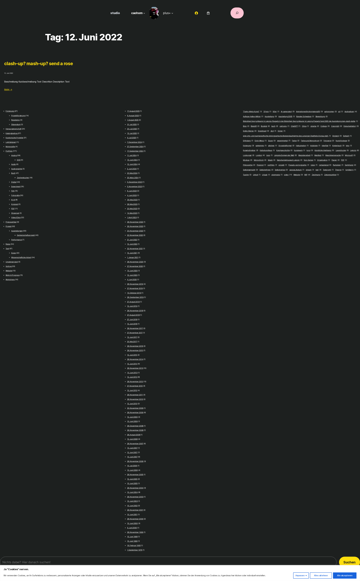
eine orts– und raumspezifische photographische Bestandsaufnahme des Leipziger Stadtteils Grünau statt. (287, 136)
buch (274, 126)
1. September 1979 (134, 550)
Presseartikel (11, 222)
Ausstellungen (17, 231)
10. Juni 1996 (132, 541)
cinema (314, 126)
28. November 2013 (135, 368)
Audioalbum (351, 111)
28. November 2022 (135, 222)
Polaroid (261, 165)
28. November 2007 (135, 444)
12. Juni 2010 (132, 404)
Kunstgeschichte (284, 150)
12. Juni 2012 (132, 390)
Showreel (15, 213)
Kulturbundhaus (267, 150)
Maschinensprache (334, 155)
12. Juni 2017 (132, 337)
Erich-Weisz (261, 141)
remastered (325, 165)
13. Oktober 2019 (134, 293)
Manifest (319, 155)
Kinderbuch (338, 146)
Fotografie (15, 195)
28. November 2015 (135, 350)
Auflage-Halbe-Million (253, 116)
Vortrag (9, 266)
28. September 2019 (135, 297)
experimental (284, 141)
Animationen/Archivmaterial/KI (309, 111)
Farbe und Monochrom (311, 141)
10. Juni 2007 (132, 457)
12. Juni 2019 (132, 306)
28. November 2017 (135, 328)
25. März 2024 (132, 178)
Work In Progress (12, 275)
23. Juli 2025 (132, 129)
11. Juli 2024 (132, 155)
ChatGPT (295, 126)
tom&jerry (351, 170)
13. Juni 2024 (132, 160)
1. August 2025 (133, 120)
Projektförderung (18, 116)
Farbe (295, 141)
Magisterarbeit (305, 155)
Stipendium (15, 124)
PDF (12, 209)
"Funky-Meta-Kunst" (252, 111)
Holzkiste (315, 146)
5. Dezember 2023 (134, 182)
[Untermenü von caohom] (144, 13)
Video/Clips (16, 217)
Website (9, 271)
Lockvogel (248, 155)
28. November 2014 (135, 359)
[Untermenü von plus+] (172, 13)
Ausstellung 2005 (286, 116)
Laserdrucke (342, 150)
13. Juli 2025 (132, 133)
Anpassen (300, 575)
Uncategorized (12, 262)
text (318, 170)
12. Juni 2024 (132, 164)
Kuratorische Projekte (14, 138)
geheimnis (261, 146)
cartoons (284, 126)
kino (349, 146)
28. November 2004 (135, 488)
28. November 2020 (135, 262)
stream (310, 170)
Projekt (8, 226)
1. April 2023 (132, 217)
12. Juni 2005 (132, 479)
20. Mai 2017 (132, 342)
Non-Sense (310, 160)
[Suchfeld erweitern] (237, 12)
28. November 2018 (135, 311)
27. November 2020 (135, 266)
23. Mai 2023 (132, 209)
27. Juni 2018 (132, 319)
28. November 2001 (135, 510)
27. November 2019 (135, 288)
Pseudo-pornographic (298, 165)
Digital (13, 182)
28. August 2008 (133, 435)
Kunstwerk (299, 150)
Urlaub (266, 175)
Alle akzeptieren (344, 575)
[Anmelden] (196, 13)
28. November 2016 (135, 346)
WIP (307, 175)
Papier (336, 160)
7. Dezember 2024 (134, 142)
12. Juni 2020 (132, 275)
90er (276, 111)
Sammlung (350, 165)
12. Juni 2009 (132, 417)
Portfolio (9, 151)
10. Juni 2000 (132, 523)
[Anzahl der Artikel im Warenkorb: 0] (208, 13)
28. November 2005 (135, 474)
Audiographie (16, 169)
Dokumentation (351, 126)
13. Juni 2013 (132, 373)
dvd (273, 131)
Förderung (10, 111)
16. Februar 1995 (133, 545)
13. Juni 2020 (132, 271)
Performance (16, 240)
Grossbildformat (286, 146)
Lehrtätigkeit (11, 142)
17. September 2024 (135, 151)
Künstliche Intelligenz (324, 150)
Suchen (349, 562)
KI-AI (13, 200)
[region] (180, 573)
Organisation (323, 160)
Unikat (257, 175)
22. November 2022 (135, 235)
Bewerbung (322, 116)
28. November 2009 (135, 412)
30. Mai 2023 (132, 200)
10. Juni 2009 (132, 421)
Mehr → (8, 89)
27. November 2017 (135, 333)
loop (269, 155)
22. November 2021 (135, 249)
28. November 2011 (135, 395)
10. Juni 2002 (132, 506)
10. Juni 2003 (132, 501)
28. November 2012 (135, 381)
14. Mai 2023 (132, 213)
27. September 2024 (135, 146)
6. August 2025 (133, 116)
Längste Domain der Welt (285, 155)
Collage (325, 126)
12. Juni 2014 (132, 364)
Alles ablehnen (321, 575)
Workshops (10, 279)
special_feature (296, 170)
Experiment (15, 186)
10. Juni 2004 (132, 492)
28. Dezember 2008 (135, 426)
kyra (310, 150)
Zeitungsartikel (331, 175)
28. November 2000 (135, 519)
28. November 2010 (135, 399)
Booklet (265, 126)
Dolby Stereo (249, 131)
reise (314, 165)
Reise (8, 244)
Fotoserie (329, 141)
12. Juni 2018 (132, 324)
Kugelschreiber (250, 150)
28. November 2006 (135, 461)
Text (7, 249)
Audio (13, 164)
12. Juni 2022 (132, 244)
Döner (281, 131)
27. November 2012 (135, 386)
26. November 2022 (135, 226)
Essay (13, 253)
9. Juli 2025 (131, 138)
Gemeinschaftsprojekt (26, 235)
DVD (18, 160)
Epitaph (347, 136)
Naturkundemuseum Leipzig (289, 160)
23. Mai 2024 (132, 173)
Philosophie (249, 165)
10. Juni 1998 (132, 537)
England (337, 136)
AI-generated (288, 111)
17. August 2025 (133, 111)
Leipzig (354, 150)
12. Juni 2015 (132, 355)
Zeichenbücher (23, 178)
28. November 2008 (135, 430)
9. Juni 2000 (132, 528)
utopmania (276, 175)
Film (12, 191)
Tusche (247, 175)
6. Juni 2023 (132, 191)
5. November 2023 (134, 186)
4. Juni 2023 (132, 195)
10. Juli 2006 (132, 466)
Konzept (14, 204)
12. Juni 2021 (132, 253)
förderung (248, 146)
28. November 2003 (135, 497)
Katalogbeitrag (12, 133)
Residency (15, 120)
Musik (271, 160)
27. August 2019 (133, 302)
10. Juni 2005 (132, 483)
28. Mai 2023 (132, 204)
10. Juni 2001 (132, 514)
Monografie (10, 146)
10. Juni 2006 (132, 470)
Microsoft (350, 155)
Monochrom (260, 160)
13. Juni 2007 (132, 448)
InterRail (326, 146)
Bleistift (255, 126)
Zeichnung (317, 175)
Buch (13, 173)
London (260, 155)
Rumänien (338, 165)
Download (263, 131)
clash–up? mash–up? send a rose (38, 63)
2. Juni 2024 (132, 169)
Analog (14, 155)
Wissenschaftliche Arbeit (21, 257)
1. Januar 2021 (132, 257)
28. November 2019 (135, 284)
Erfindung (248, 141)
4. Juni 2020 (132, 279)
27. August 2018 (133, 315)
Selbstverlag (281, 170)
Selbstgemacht (250, 170)
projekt (283, 165)
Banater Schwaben (305, 116)
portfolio (272, 165)
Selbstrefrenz (266, 170)
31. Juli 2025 (132, 124)
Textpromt (328, 170)
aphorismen (330, 111)
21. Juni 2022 (132, 240)
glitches (272, 146)
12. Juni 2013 (132, 377)
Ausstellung (271, 116)
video (288, 175)
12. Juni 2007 (132, 452)
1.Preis (267, 111)
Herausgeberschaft (13, 129)
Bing (246, 126)
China (305, 126)
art (340, 111)
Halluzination (302, 146)
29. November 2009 (135, 408)
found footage (343, 141)
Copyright (336, 126)
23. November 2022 (135, 231)
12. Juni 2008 (132, 439)
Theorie (339, 170)
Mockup (247, 160)
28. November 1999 (135, 532)
